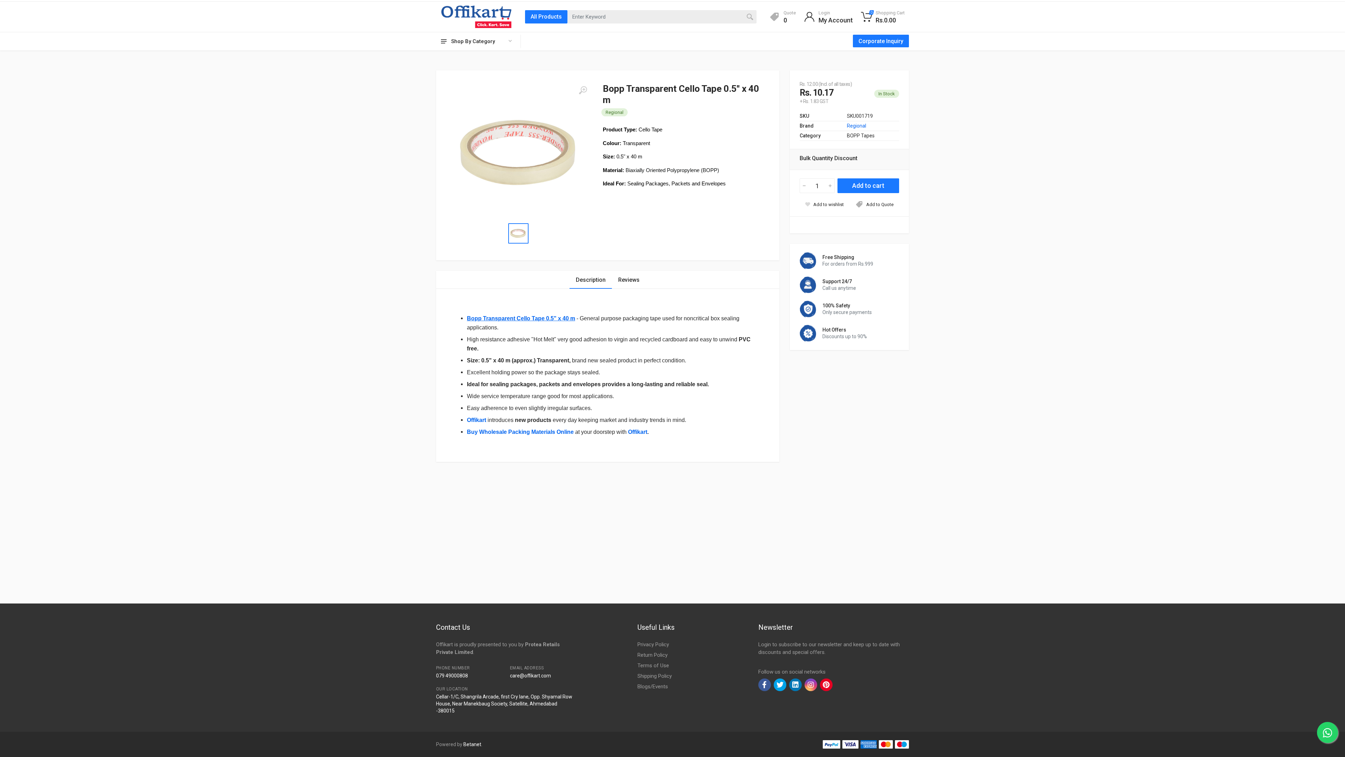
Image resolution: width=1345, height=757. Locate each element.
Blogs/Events (652, 686)
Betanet (472, 744)
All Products (546, 16)
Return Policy (652, 655)
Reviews (629, 280)
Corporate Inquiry (880, 41)
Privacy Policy (653, 644)
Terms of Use (653, 665)
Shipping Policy (654, 676)
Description (591, 280)
